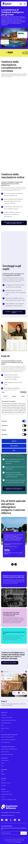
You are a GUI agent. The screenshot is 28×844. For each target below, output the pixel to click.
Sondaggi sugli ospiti (6, 722)
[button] (24, 4)
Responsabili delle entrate (7, 754)
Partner (2, 763)
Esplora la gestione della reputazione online (14, 223)
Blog (2, 771)
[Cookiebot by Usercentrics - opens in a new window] (20, 392)
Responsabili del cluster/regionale (9, 749)
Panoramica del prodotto (6, 717)
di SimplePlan (18, 841)
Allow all (14, 441)
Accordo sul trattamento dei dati (8, 799)
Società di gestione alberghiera (8, 739)
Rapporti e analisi (5, 728)
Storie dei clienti (5, 760)
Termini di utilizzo (5, 791)
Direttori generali (5, 751)
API (2, 730)
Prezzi (2, 765)
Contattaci (3, 785)
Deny (14, 450)
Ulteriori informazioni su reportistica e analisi (14, 488)
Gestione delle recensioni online (8, 720)
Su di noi (3, 780)
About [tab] (23, 396)
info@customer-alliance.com (7, 815)
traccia (3, 796)
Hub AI (2, 725)
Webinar (3, 774)
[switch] (24, 425)
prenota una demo (9, 662)
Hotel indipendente (5, 742)
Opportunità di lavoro (6, 782)
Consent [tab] (5, 396)
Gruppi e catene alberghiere (7, 737)
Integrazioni (3, 714)
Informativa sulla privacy (6, 794)
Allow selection (14, 445)
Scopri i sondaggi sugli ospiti (14, 312)
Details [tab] (14, 396)
